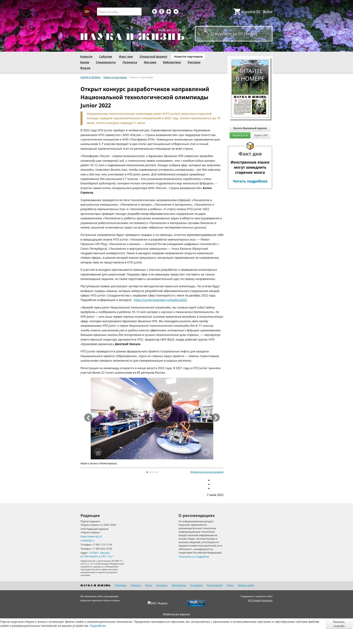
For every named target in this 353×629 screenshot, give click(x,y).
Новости (86, 56)
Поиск (230, 585)
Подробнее (98, 626)
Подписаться (240, 135)
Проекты (136, 585)
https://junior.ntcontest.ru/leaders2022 (160, 300)
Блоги (148, 585)
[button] (147, 472)
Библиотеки (172, 62)
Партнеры (121, 585)
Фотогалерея (215, 585)
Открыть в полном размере (206, 472)
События (105, 56)
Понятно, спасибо (339, 624)
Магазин (150, 62)
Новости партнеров (188, 56)
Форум (85, 68)
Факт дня (126, 56)
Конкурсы (162, 585)
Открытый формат (153, 56)
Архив (84, 62)
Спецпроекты (106, 62)
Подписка (130, 62)
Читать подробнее (250, 181)
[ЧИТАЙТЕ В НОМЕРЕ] (250, 48)
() (251, 11)
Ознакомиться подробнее (194, 556)
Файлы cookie (246, 585)
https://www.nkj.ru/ (91, 536)
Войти (268, 11)
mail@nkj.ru (87, 540)
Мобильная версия (176, 614)
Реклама (194, 62)
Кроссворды (179, 585)
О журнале (196, 585)
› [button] (216, 417)
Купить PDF (261, 135)
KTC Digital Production (260, 600)
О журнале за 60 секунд (234, 33)
